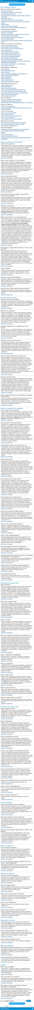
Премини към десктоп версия (17, 4)
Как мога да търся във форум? (8, 112)
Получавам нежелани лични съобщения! (11, 101)
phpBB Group (4, 970)
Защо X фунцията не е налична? (9, 136)
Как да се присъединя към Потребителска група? (13, 89)
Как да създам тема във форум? (9, 45)
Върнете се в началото (7, 158)
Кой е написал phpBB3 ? (7, 134)
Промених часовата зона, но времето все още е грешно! (15, 34)
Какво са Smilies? (5, 72)
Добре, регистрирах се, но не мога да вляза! (12, 20)
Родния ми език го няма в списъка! (9, 35)
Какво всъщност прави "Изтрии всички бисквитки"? (13, 27)
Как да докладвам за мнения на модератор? (12, 59)
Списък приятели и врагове (8, 106)
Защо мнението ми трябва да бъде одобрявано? (13, 63)
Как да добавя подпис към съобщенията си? (12, 48)
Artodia (32, 1006)
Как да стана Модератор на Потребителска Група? (14, 91)
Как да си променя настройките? (9, 31)
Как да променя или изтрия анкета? (10, 51)
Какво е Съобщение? (6, 76)
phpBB (6, 1006)
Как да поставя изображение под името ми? (12, 37)
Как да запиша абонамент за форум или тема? (12, 124)
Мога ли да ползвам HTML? (8, 70)
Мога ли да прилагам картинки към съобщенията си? (14, 73)
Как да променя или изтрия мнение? (10, 47)
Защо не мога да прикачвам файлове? (10, 56)
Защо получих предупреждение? (9, 58)
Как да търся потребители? (8, 117)
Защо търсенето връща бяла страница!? (11, 115)
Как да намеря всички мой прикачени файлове (12, 130)
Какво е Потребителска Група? (8, 88)
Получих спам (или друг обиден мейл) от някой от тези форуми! (17, 102)
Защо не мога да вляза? (7, 11)
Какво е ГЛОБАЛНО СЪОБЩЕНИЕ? (10, 75)
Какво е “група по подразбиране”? (9, 94)
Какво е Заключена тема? (7, 79)
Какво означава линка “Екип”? (8, 96)
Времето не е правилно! (7, 32)
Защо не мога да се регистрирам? (9, 26)
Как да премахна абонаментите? (9, 125)
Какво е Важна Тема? (6, 78)
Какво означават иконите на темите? (10, 81)
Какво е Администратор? (7, 85)
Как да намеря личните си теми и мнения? (11, 119)
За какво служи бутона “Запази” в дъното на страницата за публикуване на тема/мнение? (15, 61)
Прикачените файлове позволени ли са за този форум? (15, 129)
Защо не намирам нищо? (7, 114)
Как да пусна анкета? (6, 50)
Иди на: (2, 1001)
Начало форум (5, 1008)
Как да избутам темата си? (7, 65)
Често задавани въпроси (11, 1)
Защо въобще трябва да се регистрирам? (11, 12)
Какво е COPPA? (5, 24)
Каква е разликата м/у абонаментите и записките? (13, 122)
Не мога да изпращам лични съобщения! (11, 99)
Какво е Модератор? (6, 86)
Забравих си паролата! (7, 18)
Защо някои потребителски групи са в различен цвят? (14, 92)
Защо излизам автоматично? (8, 14)
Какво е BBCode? (5, 69)
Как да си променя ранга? (7, 38)
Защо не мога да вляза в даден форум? (11, 54)
